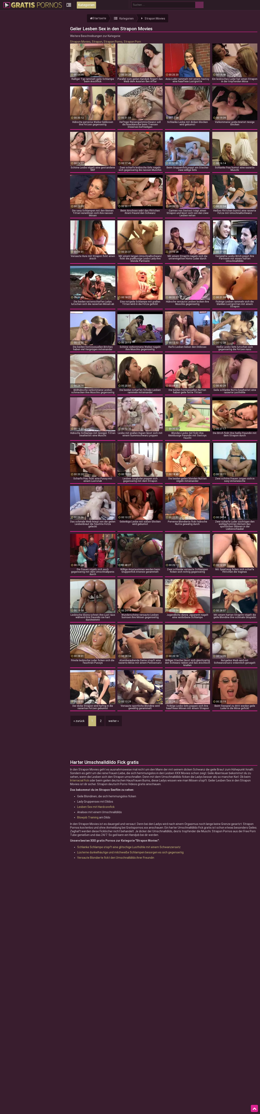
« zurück (79, 721)
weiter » (113, 721)
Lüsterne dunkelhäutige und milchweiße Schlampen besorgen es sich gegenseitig (130, 852)
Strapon (97, 41)
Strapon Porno (113, 41)
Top (254, 1108)
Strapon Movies (80, 41)
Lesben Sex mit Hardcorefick (96, 806)
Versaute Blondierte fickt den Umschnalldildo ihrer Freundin (115, 857)
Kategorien (86, 5)
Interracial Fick (79, 780)
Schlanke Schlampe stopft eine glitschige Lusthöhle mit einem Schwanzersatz (129, 847)
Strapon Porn (132, 41)
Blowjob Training (88, 817)
